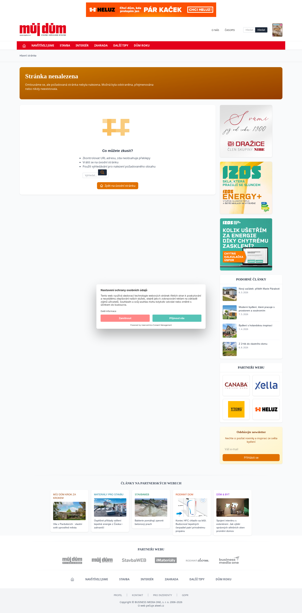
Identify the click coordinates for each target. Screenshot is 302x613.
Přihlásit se (251, 457)
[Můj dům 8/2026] (277, 30)
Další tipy (120, 45)
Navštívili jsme (42, 45)
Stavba (65, 45)
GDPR (185, 595)
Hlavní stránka (28, 55)
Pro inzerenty (162, 595)
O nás (215, 30)
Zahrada (101, 45)
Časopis (230, 30)
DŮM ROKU (142, 45)
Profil (118, 595)
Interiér (82, 45)
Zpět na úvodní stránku (120, 186)
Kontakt (137, 595)
